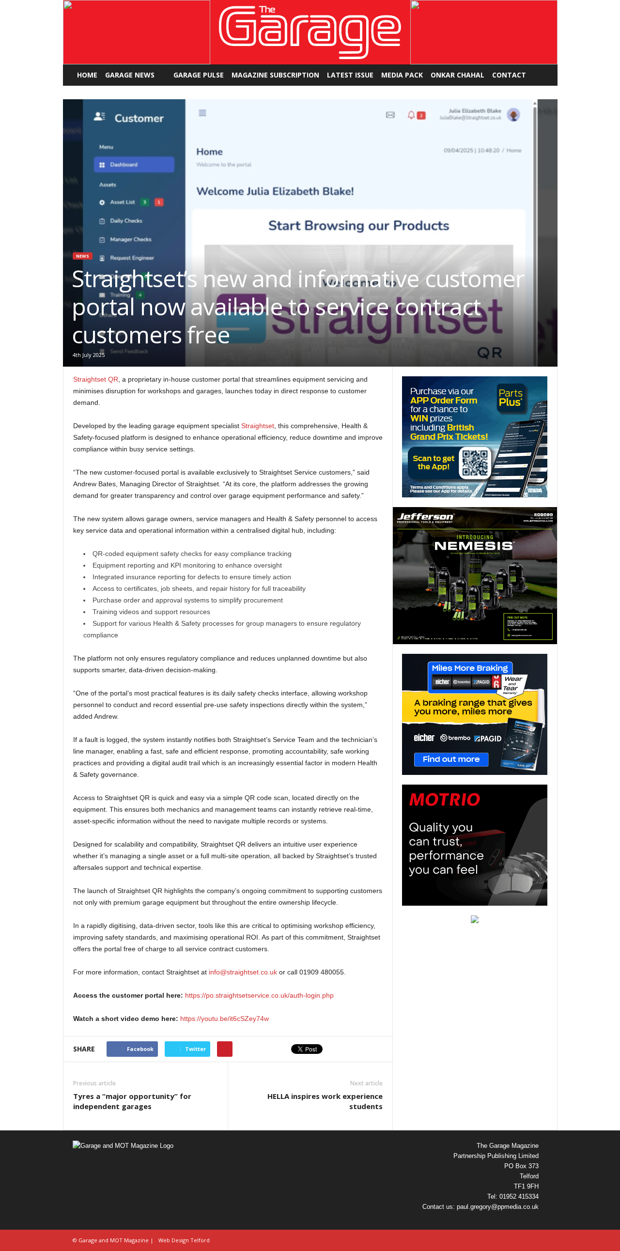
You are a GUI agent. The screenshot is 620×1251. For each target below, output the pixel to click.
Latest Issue (350, 74)
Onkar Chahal (457, 74)
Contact (509, 74)
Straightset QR (95, 379)
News (82, 256)
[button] (136, 32)
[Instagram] (492, 1220)
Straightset (257, 426)
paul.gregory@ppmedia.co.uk (498, 1206)
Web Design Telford (184, 1240)
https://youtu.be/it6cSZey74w (224, 1018)
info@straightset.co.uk (243, 972)
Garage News (130, 74)
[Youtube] (530, 1220)
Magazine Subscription (275, 74)
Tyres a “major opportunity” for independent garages (132, 1101)
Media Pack (402, 74)
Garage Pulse (198, 74)
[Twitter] (511, 1220)
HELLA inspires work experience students (325, 1101)
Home (87, 74)
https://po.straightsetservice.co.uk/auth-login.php (259, 995)
